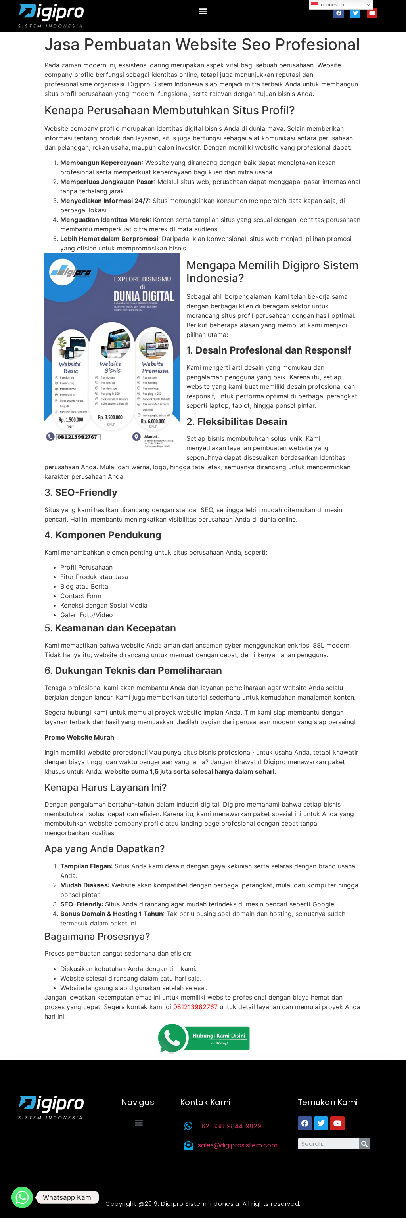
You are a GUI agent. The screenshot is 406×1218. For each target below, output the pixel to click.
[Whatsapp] (22, 1197)
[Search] (364, 1143)
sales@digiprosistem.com (238, 1145)
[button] (203, 10)
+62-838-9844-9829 (229, 1126)
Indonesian (331, 5)
